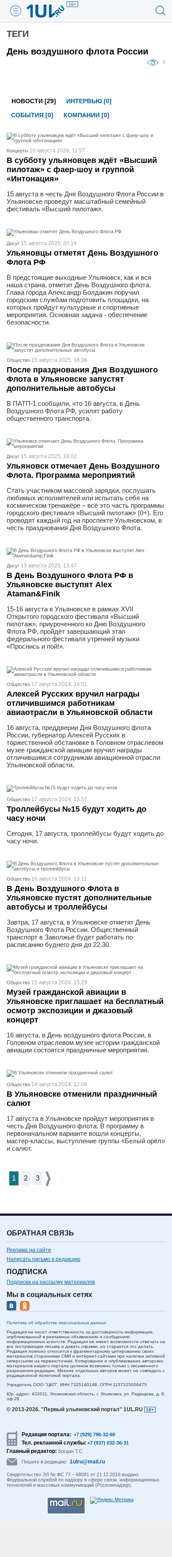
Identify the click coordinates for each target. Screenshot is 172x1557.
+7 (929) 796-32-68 (94, 1434)
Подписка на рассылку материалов (51, 1282)
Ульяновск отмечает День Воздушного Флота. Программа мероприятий (83, 471)
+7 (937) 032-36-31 (108, 1442)
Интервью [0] (89, 101)
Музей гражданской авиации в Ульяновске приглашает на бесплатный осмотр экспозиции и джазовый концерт (85, 1006)
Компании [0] (86, 115)
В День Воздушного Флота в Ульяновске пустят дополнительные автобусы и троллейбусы (79, 897)
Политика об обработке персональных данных (56, 1322)
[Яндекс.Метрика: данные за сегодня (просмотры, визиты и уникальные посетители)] (112, 1500)
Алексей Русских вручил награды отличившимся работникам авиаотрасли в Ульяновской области (80, 703)
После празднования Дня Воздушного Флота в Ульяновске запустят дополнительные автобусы (82, 379)
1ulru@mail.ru (87, 1462)
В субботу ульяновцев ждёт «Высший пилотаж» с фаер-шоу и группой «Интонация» (82, 169)
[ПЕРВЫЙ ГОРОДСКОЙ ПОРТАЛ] (50, 11)
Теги (18, 34)
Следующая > (48, 1178)
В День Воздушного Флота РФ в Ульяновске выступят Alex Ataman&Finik (70, 584)
